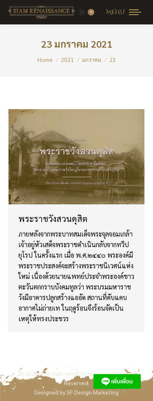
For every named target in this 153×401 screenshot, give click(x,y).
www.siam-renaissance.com (73, 373)
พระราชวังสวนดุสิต (53, 218)
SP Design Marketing (93, 392)
